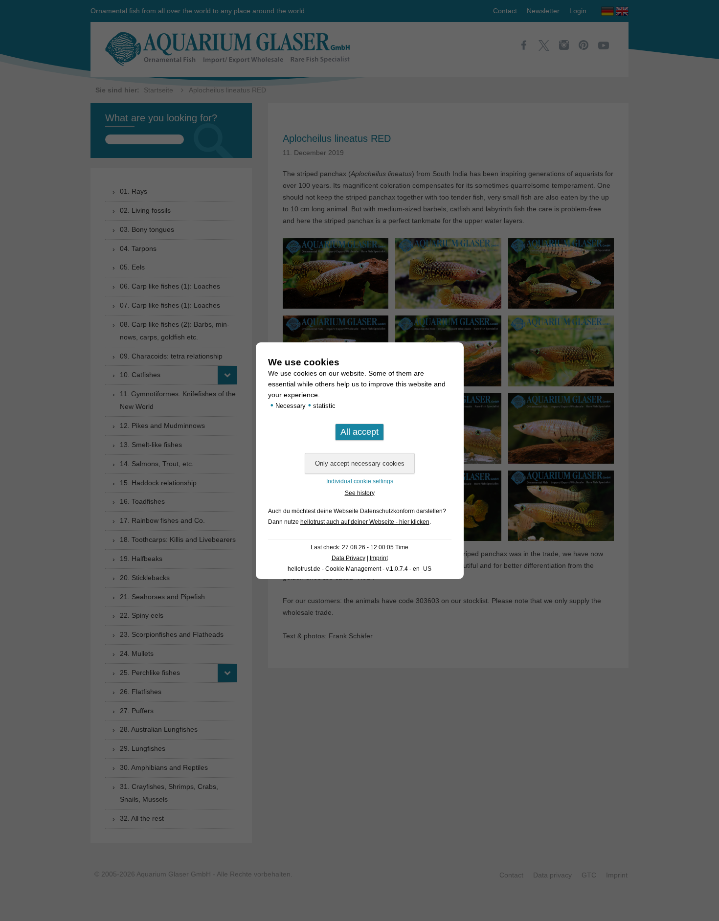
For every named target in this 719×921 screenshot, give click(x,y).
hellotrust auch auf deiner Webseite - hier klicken (364, 521)
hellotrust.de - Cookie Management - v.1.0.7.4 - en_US (359, 568)
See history (360, 493)
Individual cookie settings (359, 481)
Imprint (379, 558)
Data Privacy (348, 558)
